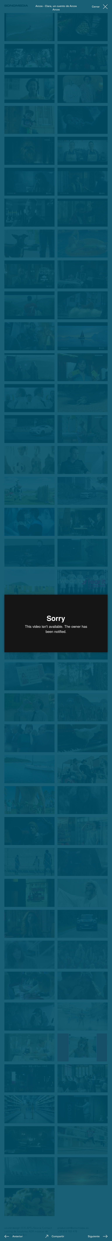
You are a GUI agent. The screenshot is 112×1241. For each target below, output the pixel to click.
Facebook (58, 1236)
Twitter (70, 1236)
